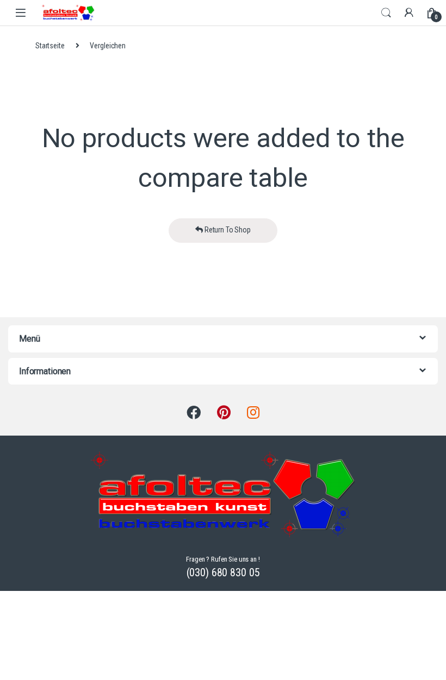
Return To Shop (227, 229)
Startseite (50, 45)
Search (386, 13)
